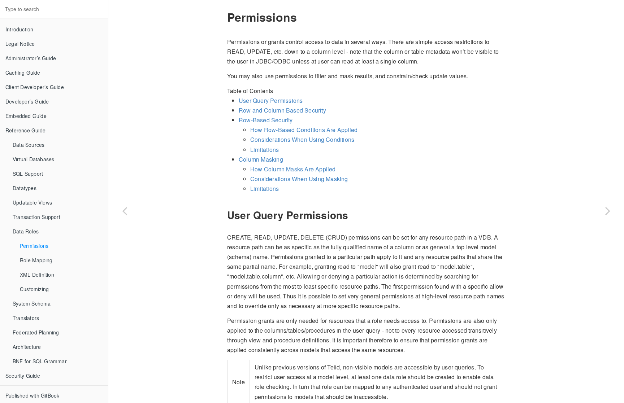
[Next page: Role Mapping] (608, 210)
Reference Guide (25, 130)
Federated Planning (36, 332)
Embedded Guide (26, 115)
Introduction (19, 29)
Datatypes (24, 188)
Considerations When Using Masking (299, 179)
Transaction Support (36, 216)
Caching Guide (22, 72)
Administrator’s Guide (30, 58)
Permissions (34, 245)
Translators (26, 317)
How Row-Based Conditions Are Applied (304, 130)
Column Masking (261, 159)
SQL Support (28, 173)
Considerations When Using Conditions (302, 139)
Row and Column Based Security (282, 110)
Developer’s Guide (27, 101)
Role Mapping (36, 260)
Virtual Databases (33, 159)
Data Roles (26, 231)
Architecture (27, 346)
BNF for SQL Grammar (40, 361)
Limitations (264, 149)
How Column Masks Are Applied (293, 169)
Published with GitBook (32, 395)
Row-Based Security (266, 120)
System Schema (32, 303)
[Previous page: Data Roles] (124, 210)
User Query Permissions (271, 100)
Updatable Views (32, 202)
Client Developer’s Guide (34, 87)
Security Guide (22, 375)
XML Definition (37, 274)
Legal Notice (20, 43)
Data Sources (28, 144)
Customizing (34, 289)
